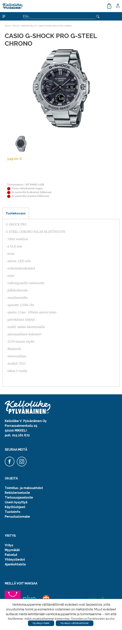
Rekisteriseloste (17, 493)
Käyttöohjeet (15, 507)
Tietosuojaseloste (19, 497)
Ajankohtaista (15, 564)
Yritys (9, 545)
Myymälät (12, 550)
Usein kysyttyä (16, 502)
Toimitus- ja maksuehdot (24, 488)
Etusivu (8, 26)
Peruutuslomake (17, 516)
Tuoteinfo (12, 512)
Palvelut (11, 555)
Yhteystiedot (15, 559)
